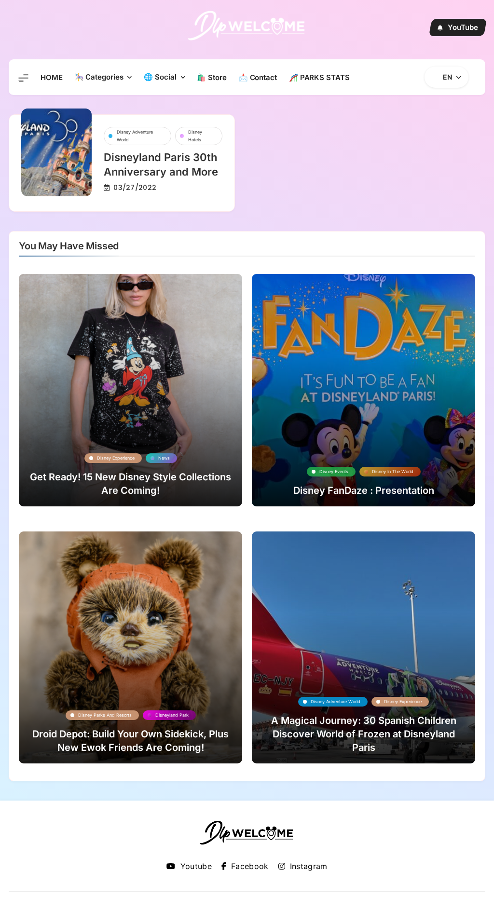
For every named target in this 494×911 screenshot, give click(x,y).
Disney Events (333, 471)
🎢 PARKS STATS (319, 77)
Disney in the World (392, 471)
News (164, 458)
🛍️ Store (211, 77)
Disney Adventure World (135, 135)
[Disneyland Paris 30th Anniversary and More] (56, 152)
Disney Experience (116, 458)
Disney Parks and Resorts (105, 715)
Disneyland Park (172, 715)
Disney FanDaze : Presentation (363, 490)
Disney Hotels (195, 135)
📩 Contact (258, 77)
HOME (52, 77)
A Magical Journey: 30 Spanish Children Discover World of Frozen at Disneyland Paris (363, 734)
